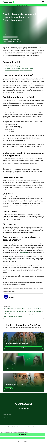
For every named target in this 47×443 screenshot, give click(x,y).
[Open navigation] (43, 2)
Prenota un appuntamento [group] (22, 5)
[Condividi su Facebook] (14, 41)
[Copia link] (21, 41)
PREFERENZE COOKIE (22, 441)
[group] (12, 65)
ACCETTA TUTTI (22, 434)
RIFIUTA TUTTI (22, 437)
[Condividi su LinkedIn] (17, 41)
